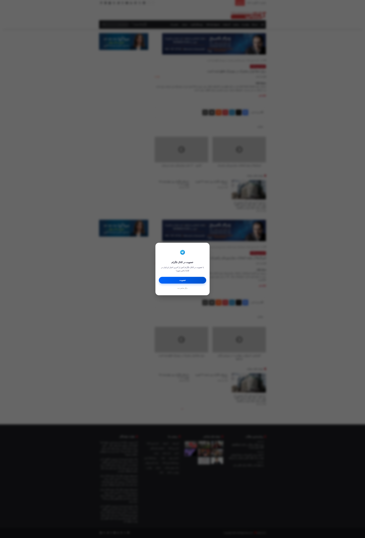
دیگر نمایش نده (182, 288)
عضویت (182, 280)
